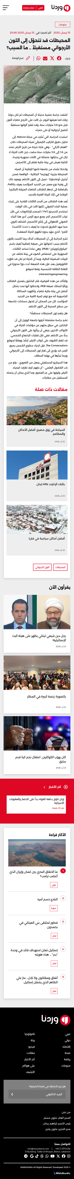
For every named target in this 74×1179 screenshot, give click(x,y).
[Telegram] (25, 1156)
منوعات (63, 24)
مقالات (31, 1053)
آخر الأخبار (29, 1059)
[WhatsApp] (47, 1156)
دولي (67, 1040)
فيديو (31, 1046)
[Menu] (6, 9)
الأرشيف (30, 1072)
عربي (40, 7)
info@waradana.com (38, 1148)
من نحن (66, 1112)
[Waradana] (56, 1024)
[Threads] (42, 1156)
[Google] (31, 1156)
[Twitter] (52, 58)
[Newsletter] (12, 1094)
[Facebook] (59, 58)
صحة (67, 1053)
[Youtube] (53, 1156)
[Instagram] (68, 1156)
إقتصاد (66, 1046)
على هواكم (28, 1065)
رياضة (67, 1059)
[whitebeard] (60, 1173)
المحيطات (60, 567)
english (28, 7)
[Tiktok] (37, 1156)
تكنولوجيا (30, 1034)
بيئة (33, 1040)
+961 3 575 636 (62, 1148)
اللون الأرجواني (42, 567)
